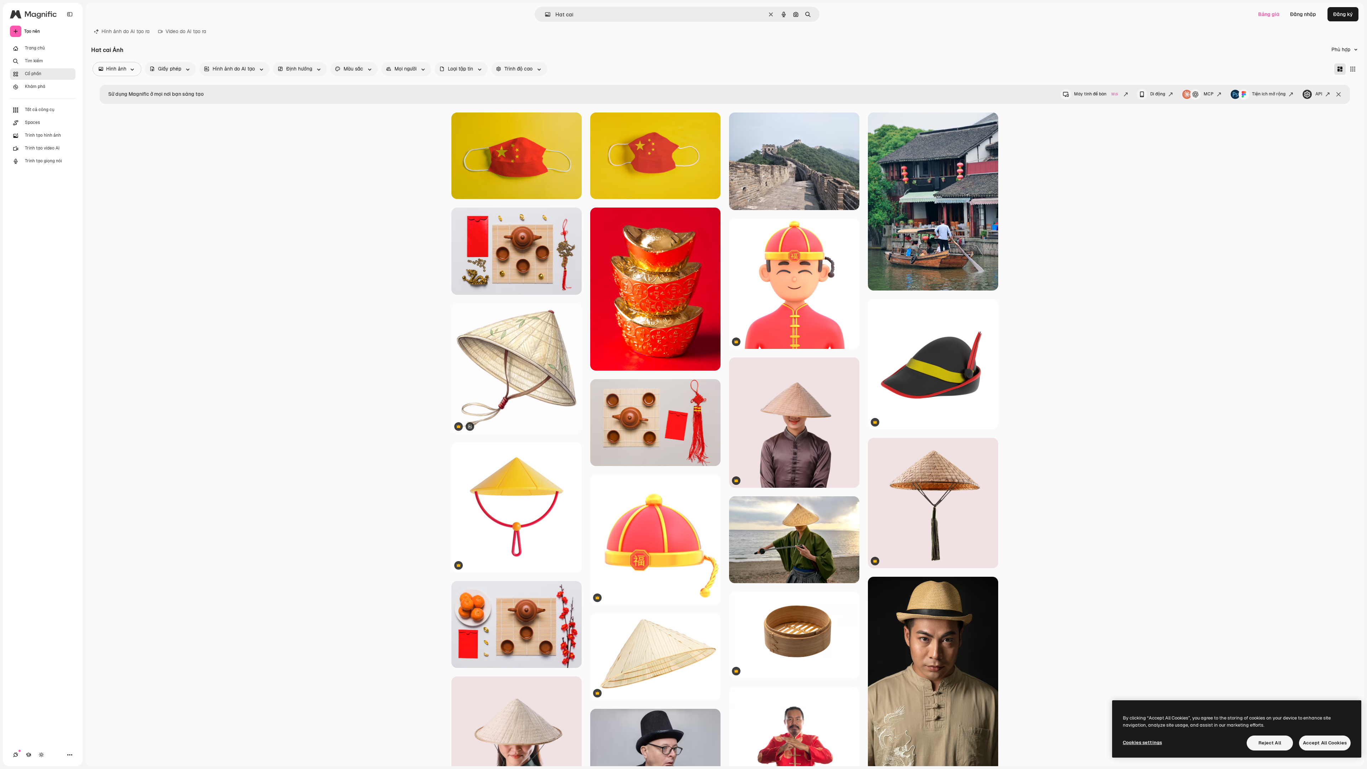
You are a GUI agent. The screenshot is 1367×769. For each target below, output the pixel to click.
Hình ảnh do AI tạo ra (125, 31)
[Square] (1352, 69)
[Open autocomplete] (545, 14)
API (1318, 94)
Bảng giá (1268, 14)
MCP (1209, 94)
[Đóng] (1338, 94)
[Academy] (28, 754)
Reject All (1269, 743)
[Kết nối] (15, 754)
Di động (1157, 94)
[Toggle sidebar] (69, 14)
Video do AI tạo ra (186, 31)
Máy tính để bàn (1096, 94)
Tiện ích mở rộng (1268, 94)
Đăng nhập (1303, 14)
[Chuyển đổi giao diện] (41, 754)
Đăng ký (1343, 14)
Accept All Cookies (1325, 743)
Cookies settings (1142, 742)
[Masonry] (1340, 69)
